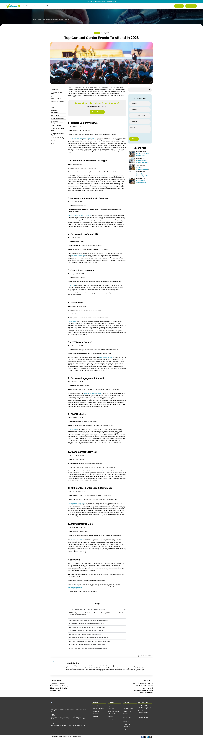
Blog (97, 33)
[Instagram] (150, 737)
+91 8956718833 (143, 718)
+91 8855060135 (111, 1)
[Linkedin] (148, 737)
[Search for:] (140, 90)
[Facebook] (142, 737)
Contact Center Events (146, 656)
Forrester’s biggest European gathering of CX (82, 138)
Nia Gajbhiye (72, 663)
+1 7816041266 (142, 706)
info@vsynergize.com (145, 708)
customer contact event (103, 176)
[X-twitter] (145, 737)
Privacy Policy (77, 737)
